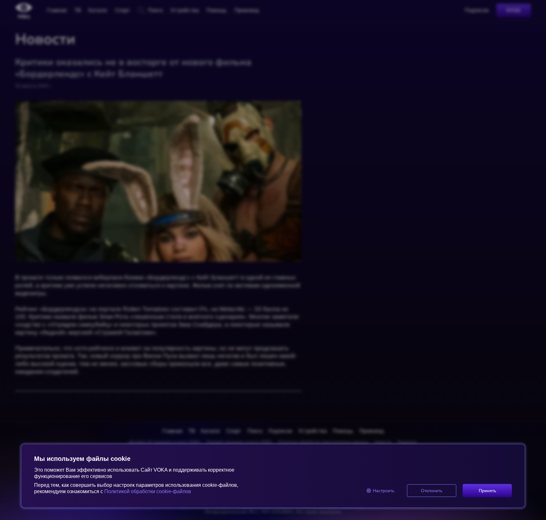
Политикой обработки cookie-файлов (147, 491)
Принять (487, 490)
